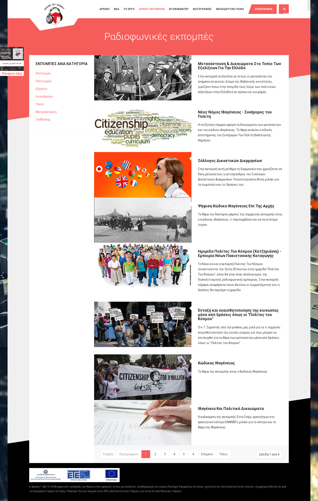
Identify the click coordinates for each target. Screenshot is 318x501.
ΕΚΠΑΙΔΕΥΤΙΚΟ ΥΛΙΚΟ (230, 9)
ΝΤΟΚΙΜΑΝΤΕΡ (178, 9)
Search (286, 13)
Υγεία (39, 104)
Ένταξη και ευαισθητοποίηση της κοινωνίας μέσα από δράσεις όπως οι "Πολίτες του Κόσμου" (238, 314)
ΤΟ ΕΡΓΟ (129, 9)
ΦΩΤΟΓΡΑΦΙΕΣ (202, 9)
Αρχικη (104, 9)
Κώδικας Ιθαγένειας (216, 363)
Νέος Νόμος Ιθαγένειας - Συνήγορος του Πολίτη (235, 114)
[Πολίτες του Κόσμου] (54, 14)
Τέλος (223, 454)
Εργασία (41, 88)
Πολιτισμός (44, 81)
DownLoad (285, 59)
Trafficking (43, 119)
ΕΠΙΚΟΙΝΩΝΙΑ (263, 9)
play (282, 59)
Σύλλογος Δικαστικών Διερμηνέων (230, 160)
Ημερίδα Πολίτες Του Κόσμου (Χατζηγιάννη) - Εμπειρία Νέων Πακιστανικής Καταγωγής (239, 253)
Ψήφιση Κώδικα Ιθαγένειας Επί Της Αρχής (236, 206)
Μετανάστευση (46, 112)
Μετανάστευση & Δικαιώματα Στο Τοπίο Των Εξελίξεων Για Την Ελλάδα (239, 65)
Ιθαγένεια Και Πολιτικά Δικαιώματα (231, 408)
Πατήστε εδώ (12, 73)
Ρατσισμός (43, 73)
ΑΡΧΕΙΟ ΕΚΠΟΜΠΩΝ (152, 9)
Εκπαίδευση (44, 96)
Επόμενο (207, 454)
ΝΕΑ (116, 9)
